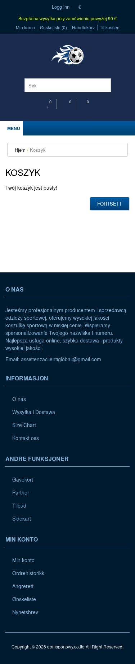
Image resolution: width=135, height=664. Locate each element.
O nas (19, 398)
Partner (20, 492)
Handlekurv (83, 27)
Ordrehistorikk (28, 573)
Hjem (20, 149)
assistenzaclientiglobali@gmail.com (61, 359)
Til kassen (110, 27)
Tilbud (19, 505)
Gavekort (22, 479)
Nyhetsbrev (25, 612)
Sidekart (21, 518)
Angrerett (22, 586)
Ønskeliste (24, 599)
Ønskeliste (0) (53, 27)
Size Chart (24, 424)
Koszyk (38, 149)
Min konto (25, 27)
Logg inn (59, 6)
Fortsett (109, 203)
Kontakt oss (25, 437)
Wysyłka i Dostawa (33, 411)
